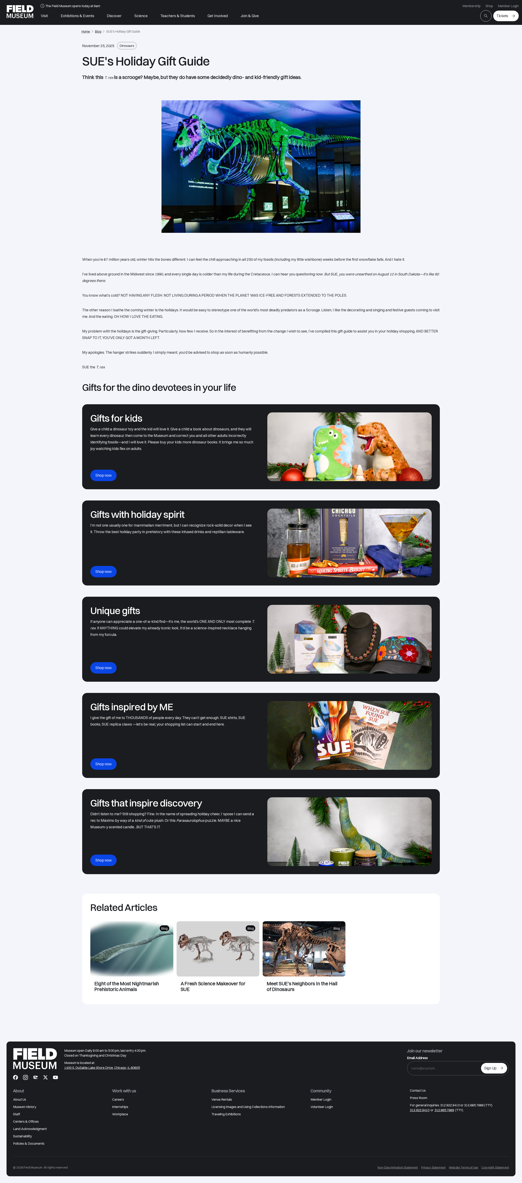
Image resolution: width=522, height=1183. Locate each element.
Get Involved (218, 15)
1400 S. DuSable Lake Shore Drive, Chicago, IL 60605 (102, 1068)
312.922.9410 (419, 1110)
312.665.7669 (444, 1110)
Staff (16, 1114)
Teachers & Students (177, 15)
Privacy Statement (433, 1167)
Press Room (418, 1098)
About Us (19, 1099)
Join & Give (250, 15)
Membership (471, 6)
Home (85, 31)
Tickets (502, 15)
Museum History (24, 1107)
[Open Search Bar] (486, 16)
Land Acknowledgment (30, 1129)
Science (141, 15)
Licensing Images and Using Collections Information (248, 1107)
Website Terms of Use (463, 1167)
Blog (98, 31)
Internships (120, 1107)
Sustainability (22, 1136)
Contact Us (418, 1090)
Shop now (103, 475)
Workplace (120, 1114)
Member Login (508, 6)
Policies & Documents (28, 1143)
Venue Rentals (221, 1099)
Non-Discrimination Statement (398, 1167)
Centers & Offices (26, 1121)
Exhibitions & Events (77, 15)
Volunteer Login (322, 1107)
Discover (114, 15)
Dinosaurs (126, 46)
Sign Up (490, 1068)
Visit (44, 15)
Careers (118, 1099)
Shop (489, 6)
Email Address (417, 1058)
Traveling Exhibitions (226, 1114)
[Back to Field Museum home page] (20, 12)
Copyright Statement (495, 1167)
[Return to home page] (35, 1058)
